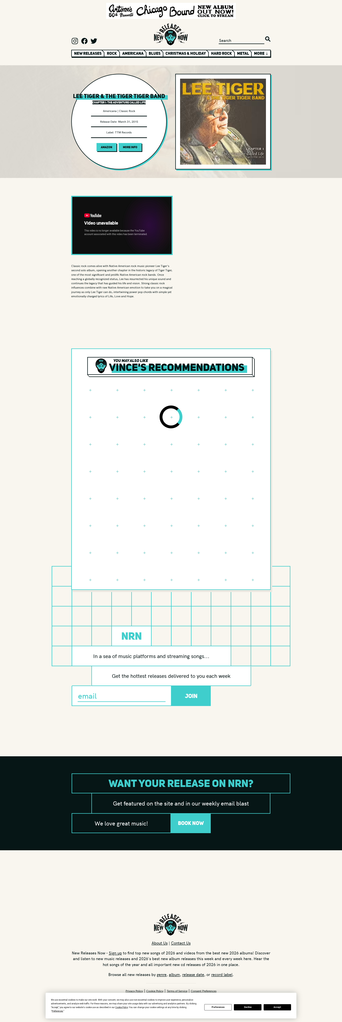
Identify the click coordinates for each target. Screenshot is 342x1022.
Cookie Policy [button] (121, 1007)
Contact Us (181, 942)
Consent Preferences (203, 991)
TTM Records (123, 132)
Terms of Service (177, 991)
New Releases (88, 53)
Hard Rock (221, 53)
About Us (160, 942)
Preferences (218, 1007)
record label (221, 974)
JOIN (191, 696)
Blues (154, 53)
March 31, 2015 (128, 121)
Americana (133, 53)
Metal (243, 53)
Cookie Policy (154, 991)
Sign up (115, 952)
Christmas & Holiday (185, 53)
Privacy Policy (134, 991)
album (174, 974)
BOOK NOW (191, 823)
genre (162, 974)
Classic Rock (127, 111)
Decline (248, 1007)
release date (193, 974)
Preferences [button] (57, 1011)
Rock (112, 53)
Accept (277, 1007)
